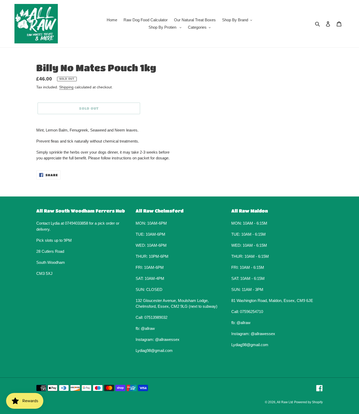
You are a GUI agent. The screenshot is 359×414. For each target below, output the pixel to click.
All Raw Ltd (285, 402)
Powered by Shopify (308, 402)
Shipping (66, 87)
